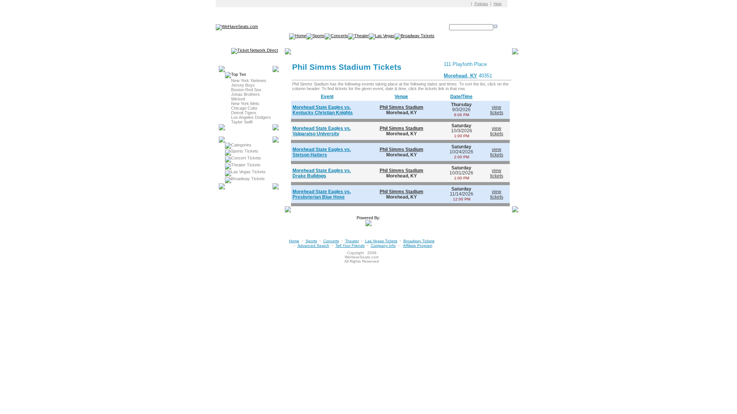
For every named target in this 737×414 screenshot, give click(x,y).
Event (327, 96)
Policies (481, 4)
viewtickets (496, 110)
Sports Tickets (244, 151)
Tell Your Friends (350, 245)
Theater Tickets (246, 165)
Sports (311, 241)
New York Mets (245, 103)
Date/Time (461, 96)
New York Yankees (248, 80)
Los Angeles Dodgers (251, 117)
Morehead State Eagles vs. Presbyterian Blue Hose (321, 194)
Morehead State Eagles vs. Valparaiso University (321, 131)
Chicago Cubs (244, 108)
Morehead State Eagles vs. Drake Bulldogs (321, 173)
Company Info (383, 245)
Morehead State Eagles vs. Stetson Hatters (321, 152)
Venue (401, 96)
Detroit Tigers (243, 112)
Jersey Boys (243, 85)
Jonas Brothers (245, 94)
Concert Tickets (246, 158)
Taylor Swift (242, 122)
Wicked (238, 99)
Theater (352, 241)
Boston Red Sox (246, 89)
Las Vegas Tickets (248, 171)
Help (498, 4)
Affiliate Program (417, 245)
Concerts (331, 241)
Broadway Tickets (248, 178)
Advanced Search (313, 245)
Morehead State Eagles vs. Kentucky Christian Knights (322, 110)
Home (294, 241)
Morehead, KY (460, 76)
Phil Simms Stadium (401, 107)
